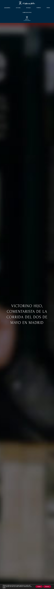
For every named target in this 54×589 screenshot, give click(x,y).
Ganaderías (7, 7)
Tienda (48, 7)
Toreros (38, 7)
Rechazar (47, 586)
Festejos (28, 7)
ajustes (4, 587)
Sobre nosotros (27, 12)
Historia (18, 7)
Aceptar (39, 586)
